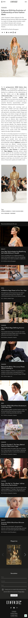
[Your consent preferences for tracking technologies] (25, 615)
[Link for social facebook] (11, 608)
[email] (2, 32)
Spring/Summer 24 (6, 211)
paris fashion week (17, 211)
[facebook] (4, 32)
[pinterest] (7, 32)
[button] (25, 183)
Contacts (14, 611)
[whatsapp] (13, 32)
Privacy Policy (21, 591)
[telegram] (15, 32)
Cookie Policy (14, 615)
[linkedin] (9, 32)
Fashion (4, 7)
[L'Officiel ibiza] (14, 2)
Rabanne (12, 213)
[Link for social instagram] (14, 608)
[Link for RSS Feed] (17, 608)
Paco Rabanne (5, 213)
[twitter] (11, 32)
